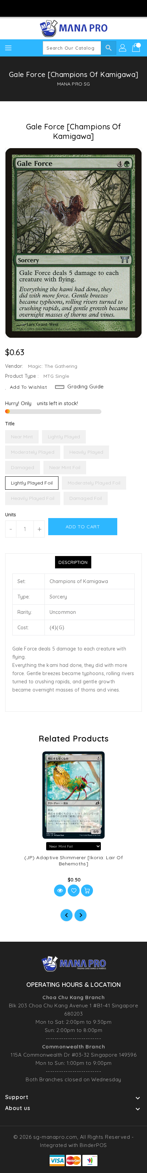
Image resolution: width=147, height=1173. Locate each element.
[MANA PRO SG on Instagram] (67, 8)
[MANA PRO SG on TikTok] (93, 8)
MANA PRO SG (73, 84)
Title (10, 424)
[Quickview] (60, 891)
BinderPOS (93, 1145)
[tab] (73, 562)
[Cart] (137, 48)
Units (10, 514)
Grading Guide (85, 386)
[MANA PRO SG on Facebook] (54, 8)
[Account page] (123, 48)
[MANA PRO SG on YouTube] (80, 8)
